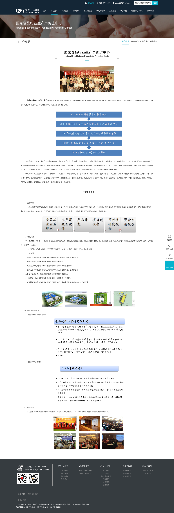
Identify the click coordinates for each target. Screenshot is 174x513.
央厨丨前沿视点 (85, 473)
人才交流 (112, 11)
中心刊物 (123, 11)
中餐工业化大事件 (85, 471)
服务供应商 (127, 473)
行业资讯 (65, 11)
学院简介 (153, 41)
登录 (89, 3)
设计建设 (106, 473)
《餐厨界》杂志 (32, 494)
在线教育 (76, 11)
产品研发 (106, 479)
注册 (93, 3)
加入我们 (150, 11)
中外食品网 (22, 500)
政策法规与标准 (137, 11)
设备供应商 (127, 471)
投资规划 (106, 471)
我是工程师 (100, 11)
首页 (45, 11)
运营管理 (106, 482)
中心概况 (125, 41)
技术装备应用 (106, 476)
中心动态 (135, 41)
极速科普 (106, 485)
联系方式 (148, 473)
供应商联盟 (88, 11)
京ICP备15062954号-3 (54, 504)
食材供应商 (127, 476)
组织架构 (144, 41)
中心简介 (54, 11)
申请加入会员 (148, 471)
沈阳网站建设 (77, 504)
